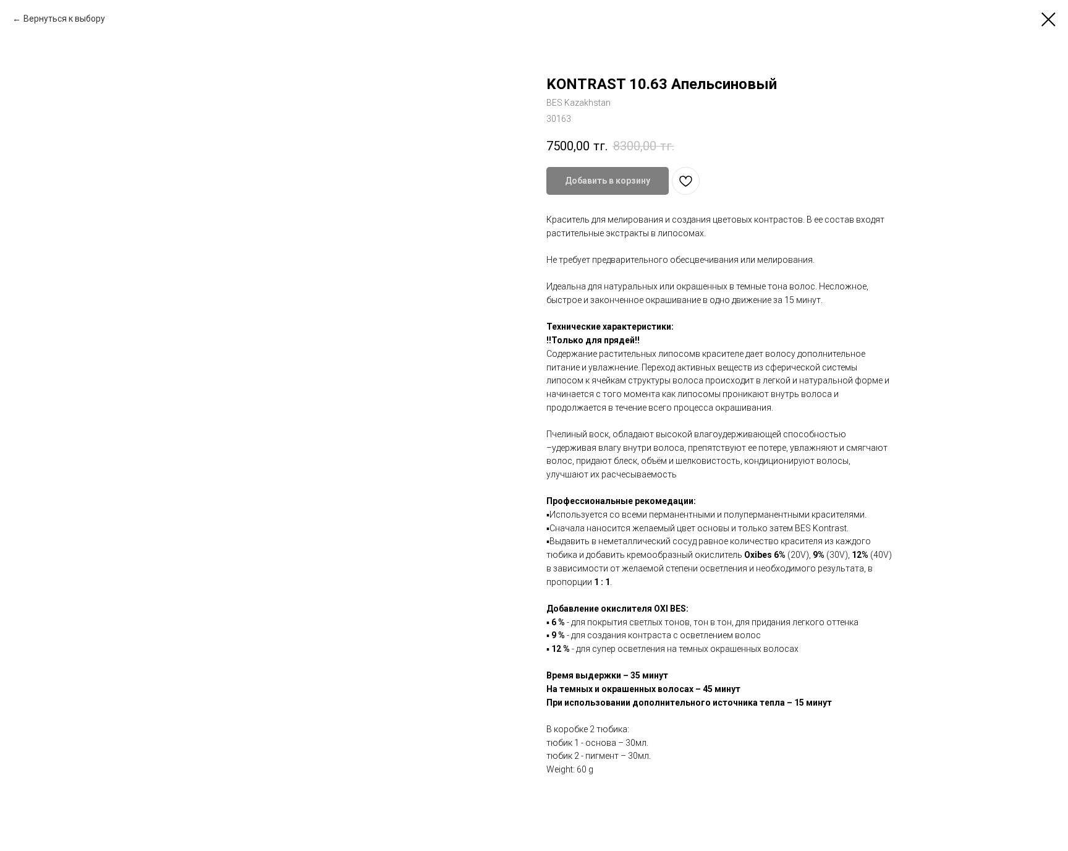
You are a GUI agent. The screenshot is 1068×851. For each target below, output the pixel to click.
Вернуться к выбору (64, 19)
